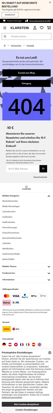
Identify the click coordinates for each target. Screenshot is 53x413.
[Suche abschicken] (5, 36)
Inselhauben (7, 217)
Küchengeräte (16, 45)
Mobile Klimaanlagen (11, 206)
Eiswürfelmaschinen (10, 233)
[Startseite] (7, 45)
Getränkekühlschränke (12, 238)
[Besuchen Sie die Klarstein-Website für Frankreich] (22, 344)
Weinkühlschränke (10, 201)
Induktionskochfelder (11, 254)
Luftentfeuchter (9, 211)
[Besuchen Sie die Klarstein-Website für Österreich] (10, 344)
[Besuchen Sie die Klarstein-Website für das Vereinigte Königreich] (39, 344)
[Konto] (34, 28)
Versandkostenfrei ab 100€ (40, 21)
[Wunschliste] (41, 28)
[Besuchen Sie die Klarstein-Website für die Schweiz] (16, 344)
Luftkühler (6, 243)
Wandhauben (7, 248)
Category (26, 83)
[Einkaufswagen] (49, 28)
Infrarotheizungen (9, 227)
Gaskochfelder (8, 259)
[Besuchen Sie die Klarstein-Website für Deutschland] (4, 344)
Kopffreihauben (8, 222)
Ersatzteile (30, 45)
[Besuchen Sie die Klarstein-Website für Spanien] (33, 344)
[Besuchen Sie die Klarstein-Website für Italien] (27, 344)
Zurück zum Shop (26, 73)
